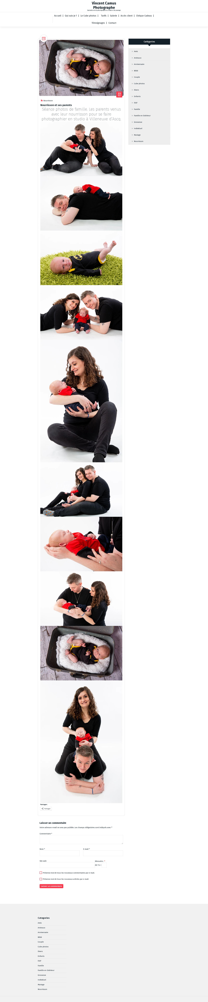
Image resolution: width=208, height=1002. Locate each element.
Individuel (138, 128)
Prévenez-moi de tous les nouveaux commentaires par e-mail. (69, 873)
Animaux (137, 58)
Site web (43, 861)
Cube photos (139, 83)
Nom (42, 849)
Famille (137, 109)
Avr (119, 94)
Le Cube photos (88, 15)
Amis (136, 51)
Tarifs (103, 15)
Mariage (137, 135)
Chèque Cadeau (144, 15)
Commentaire (46, 834)
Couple (137, 77)
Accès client (127, 15)
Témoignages (98, 23)
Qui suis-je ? (71, 15)
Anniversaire (139, 64)
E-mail (86, 849)
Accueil (57, 15)
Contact (112, 23)
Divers (136, 90)
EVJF (135, 103)
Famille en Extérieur (142, 116)
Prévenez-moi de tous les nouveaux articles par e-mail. (66, 879)
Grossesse (138, 122)
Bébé (136, 71)
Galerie (113, 15)
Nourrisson (48, 101)
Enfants (137, 96)
